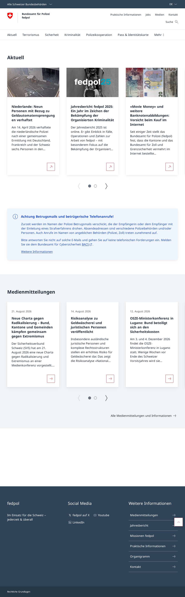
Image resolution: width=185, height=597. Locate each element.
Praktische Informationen (147, 546)
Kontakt (135, 567)
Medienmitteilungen (144, 515)
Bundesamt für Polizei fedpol (36, 15)
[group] (33, 121)
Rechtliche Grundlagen (18, 591)
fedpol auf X (81, 515)
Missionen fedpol (142, 536)
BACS (85, 244)
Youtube (103, 515)
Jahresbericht (139, 525)
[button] (12, 35)
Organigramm (140, 556)
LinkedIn (78, 522)
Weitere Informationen (37, 252)
